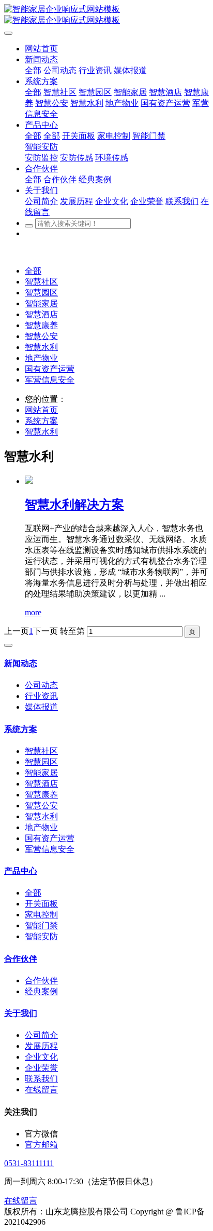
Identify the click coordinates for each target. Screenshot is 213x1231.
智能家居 (41, 303)
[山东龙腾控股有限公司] (106, 15)
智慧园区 (41, 292)
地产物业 (41, 358)
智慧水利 (41, 347)
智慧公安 (41, 336)
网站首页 (41, 409)
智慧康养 (41, 325)
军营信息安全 (49, 379)
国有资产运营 (49, 368)
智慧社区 (41, 281)
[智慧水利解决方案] (29, 481)
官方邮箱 (41, 1144)
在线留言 (20, 1200)
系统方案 (41, 420)
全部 (33, 70)
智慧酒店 (41, 314)
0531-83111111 (29, 1163)
